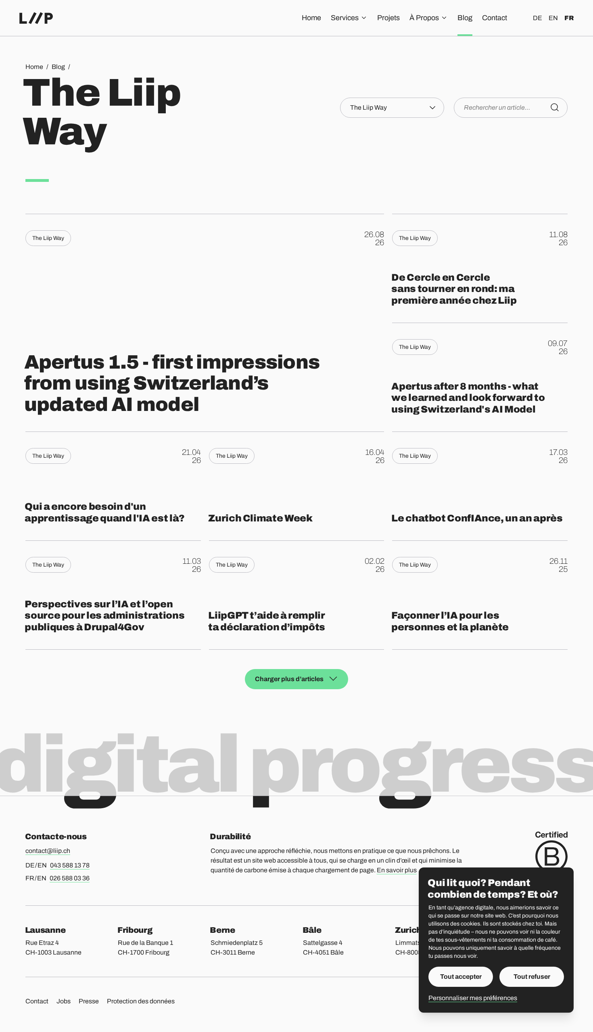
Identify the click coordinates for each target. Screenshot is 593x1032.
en (553, 18)
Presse (89, 1001)
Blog (464, 18)
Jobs (63, 1001)
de (537, 18)
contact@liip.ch (47, 850)
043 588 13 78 (70, 865)
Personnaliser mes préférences (472, 997)
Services (345, 18)
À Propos (424, 18)
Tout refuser (532, 976)
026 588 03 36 (70, 878)
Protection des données (141, 1001)
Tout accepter (461, 976)
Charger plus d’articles (289, 678)
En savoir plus (397, 870)
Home (311, 18)
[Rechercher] (555, 107)
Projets (388, 18)
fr (569, 18)
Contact (494, 18)
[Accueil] (36, 18)
